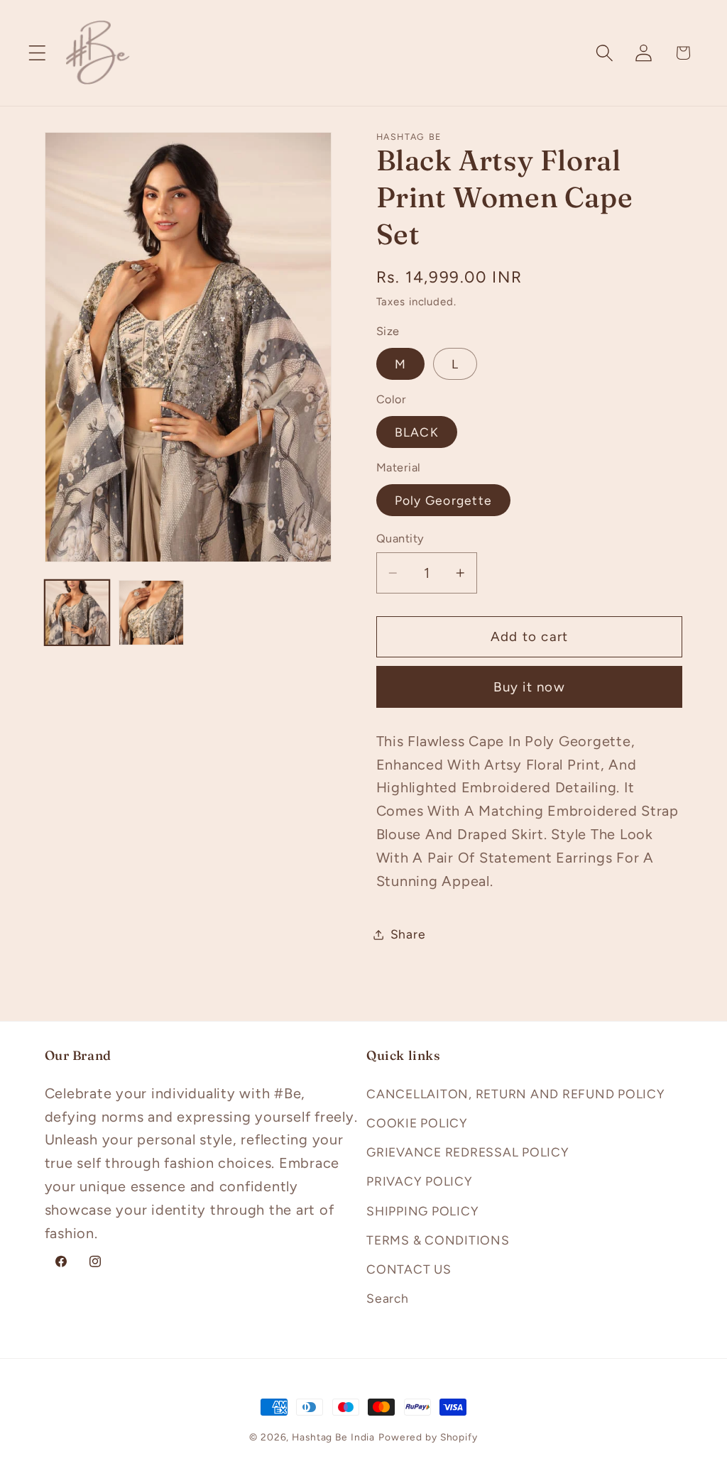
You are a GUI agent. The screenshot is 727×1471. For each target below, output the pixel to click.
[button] (37, 52)
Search (387, 1298)
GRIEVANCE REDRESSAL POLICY (467, 1151)
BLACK (417, 432)
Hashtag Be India (333, 1437)
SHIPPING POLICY (422, 1210)
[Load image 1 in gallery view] (77, 612)
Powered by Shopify (428, 1437)
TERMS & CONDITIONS (438, 1239)
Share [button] (408, 933)
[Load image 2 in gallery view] (151, 612)
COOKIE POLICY (417, 1122)
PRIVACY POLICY (419, 1181)
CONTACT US (409, 1269)
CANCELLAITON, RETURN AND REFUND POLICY (515, 1093)
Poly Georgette (444, 500)
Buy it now (529, 687)
